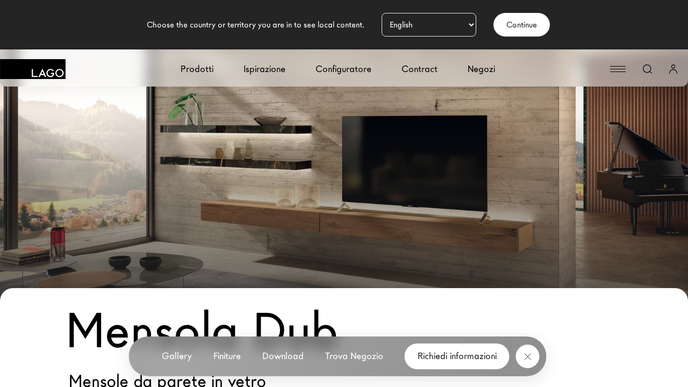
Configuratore (343, 69)
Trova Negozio (354, 356)
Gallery (177, 356)
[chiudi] (528, 356)
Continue (521, 24)
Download (283, 356)
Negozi (481, 69)
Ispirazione (264, 69)
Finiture (227, 356)
